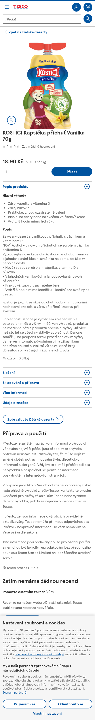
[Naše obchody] (88, 7)
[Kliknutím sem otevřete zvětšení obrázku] (11, 120)
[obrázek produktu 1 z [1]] (47, 84)
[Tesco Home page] (20, 7)
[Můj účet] (76, 7)
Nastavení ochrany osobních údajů (39, 654)
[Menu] (7, 7)
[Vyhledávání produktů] (88, 18)
